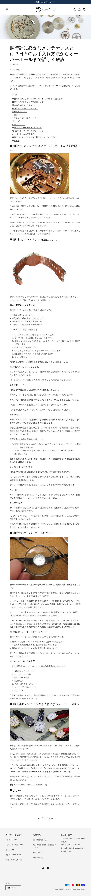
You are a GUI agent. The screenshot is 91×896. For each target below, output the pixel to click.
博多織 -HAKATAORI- (14, 855)
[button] (6, 9)
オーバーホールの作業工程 (23, 134)
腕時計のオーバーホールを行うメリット (28, 131)
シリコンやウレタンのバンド (24, 118)
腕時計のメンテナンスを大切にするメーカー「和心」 (36, 137)
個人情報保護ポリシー (41, 840)
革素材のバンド (18, 115)
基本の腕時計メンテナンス (23, 105)
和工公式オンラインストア (66, 889)
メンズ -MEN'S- (12, 840)
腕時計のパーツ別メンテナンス (25, 108)
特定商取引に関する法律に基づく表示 (44, 846)
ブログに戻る (47, 818)
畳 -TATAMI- (10, 850)
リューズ (16, 121)
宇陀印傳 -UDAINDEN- (14, 860)
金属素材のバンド (19, 111)
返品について (38, 858)
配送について (38, 852)
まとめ (17, 140)
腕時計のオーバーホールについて (28, 127)
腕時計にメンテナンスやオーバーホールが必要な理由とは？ (39, 99)
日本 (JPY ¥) (11, 888)
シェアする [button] (17, 70)
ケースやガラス (18, 124)
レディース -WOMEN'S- (15, 845)
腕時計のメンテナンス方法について (29, 102)
